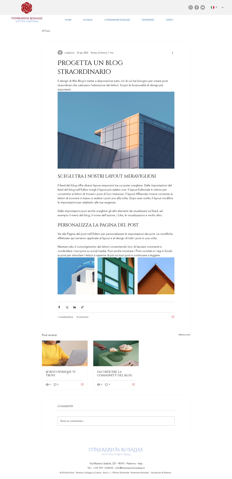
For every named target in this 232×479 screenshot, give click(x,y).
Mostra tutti (184, 334)
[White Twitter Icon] (184, 462)
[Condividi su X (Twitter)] (66, 307)
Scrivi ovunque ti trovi (60, 373)
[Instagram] (190, 7)
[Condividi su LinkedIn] (74, 307)
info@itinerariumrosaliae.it (130, 467)
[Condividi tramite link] (82, 307)
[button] (87, 19)
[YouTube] (202, 7)
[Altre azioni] (172, 53)
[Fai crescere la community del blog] (116, 353)
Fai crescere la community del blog (114, 373)
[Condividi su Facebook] (59, 307)
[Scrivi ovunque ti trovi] (65, 353)
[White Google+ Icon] (190, 462)
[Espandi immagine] (76, 275)
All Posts (46, 30)
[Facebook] (196, 7)
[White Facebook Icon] (179, 462)
